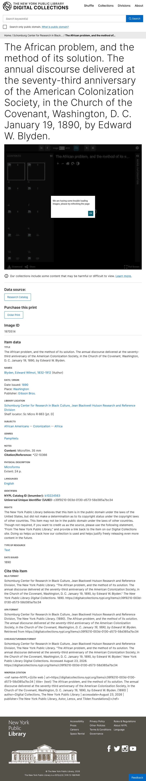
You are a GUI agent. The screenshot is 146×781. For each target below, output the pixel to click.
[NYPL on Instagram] (125, 749)
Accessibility (77, 721)
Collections (106, 5)
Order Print (13, 314)
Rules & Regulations (125, 721)
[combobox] (64, 18)
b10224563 (52, 495)
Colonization (41, 426)
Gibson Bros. (26, 393)
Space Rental (77, 733)
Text (7, 550)
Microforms (12, 467)
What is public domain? (55, 26)
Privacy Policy (97, 721)
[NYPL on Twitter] (117, 749)
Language (119, 729)
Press (73, 725)
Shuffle (89, 5)
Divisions (124, 5)
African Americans (16, 426)
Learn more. (124, 276)
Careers (74, 729)
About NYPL (120, 725)
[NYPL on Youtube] (133, 749)
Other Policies (97, 725)
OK (90, 213)
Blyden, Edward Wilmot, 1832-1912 (27, 372)
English (9, 483)
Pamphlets (11, 438)
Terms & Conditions (100, 729)
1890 (25, 384)
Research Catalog (17, 296)
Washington (21, 389)
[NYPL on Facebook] (109, 749)
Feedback (137, 777)
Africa (58, 426)
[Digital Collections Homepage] (35, 6)
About (139, 5)
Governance (96, 733)
